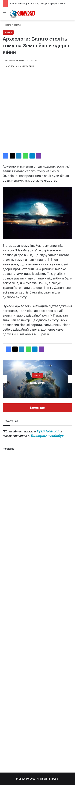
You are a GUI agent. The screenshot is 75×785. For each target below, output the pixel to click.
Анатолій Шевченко (14, 60)
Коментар (37, 407)
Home (8, 24)
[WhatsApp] (25, 156)
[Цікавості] (23, 14)
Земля (17, 24)
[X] (12, 156)
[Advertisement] (37, 110)
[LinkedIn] (18, 156)
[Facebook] (5, 156)
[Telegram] (32, 156)
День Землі (37, 382)
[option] (37, 379)
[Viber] (38, 156)
